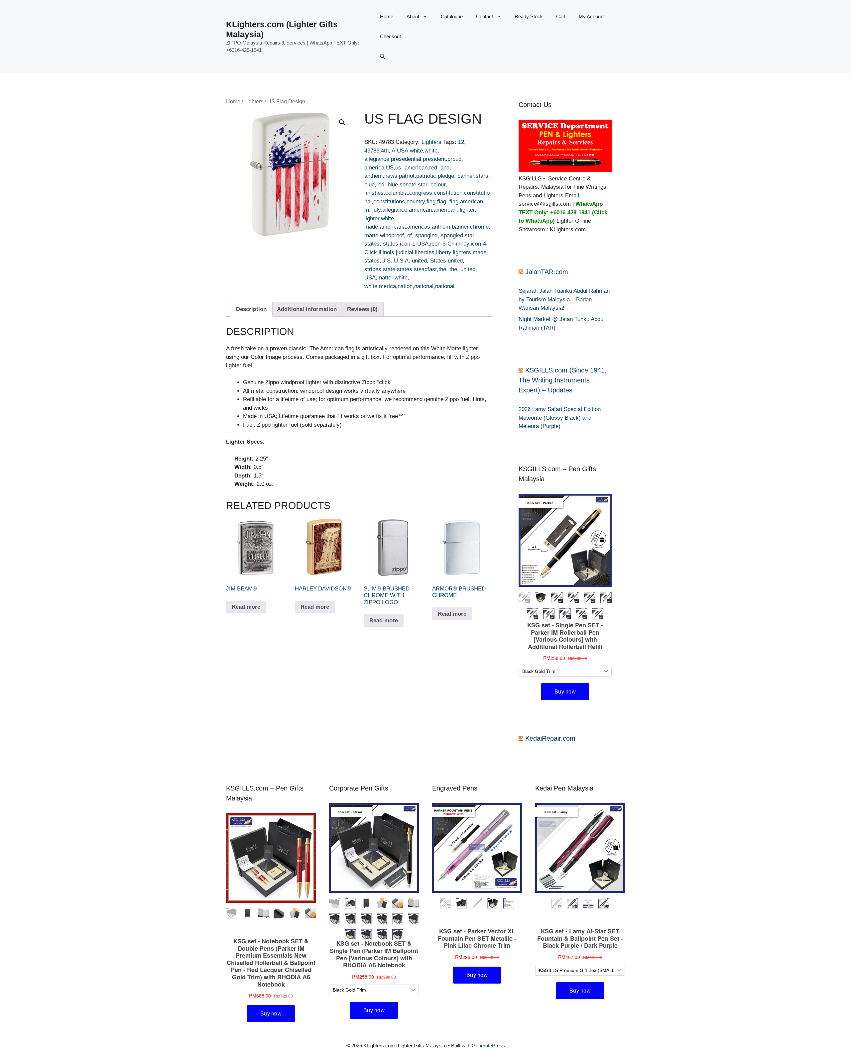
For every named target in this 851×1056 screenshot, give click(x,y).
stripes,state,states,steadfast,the (405, 269)
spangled (426, 235)
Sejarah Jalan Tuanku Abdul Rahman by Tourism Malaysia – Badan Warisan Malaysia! (564, 299)
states (372, 244)
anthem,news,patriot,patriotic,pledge (409, 176)
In (366, 210)
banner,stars (472, 176)
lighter (467, 210)
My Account (592, 16)
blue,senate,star (407, 184)
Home (386, 16)
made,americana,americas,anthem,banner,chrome (426, 227)
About (413, 16)
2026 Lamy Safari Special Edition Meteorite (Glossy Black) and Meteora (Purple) (560, 417)
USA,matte (377, 277)
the (453, 269)
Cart (560, 16)
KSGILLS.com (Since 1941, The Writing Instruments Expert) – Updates (563, 380)
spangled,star (457, 235)
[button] (382, 56)
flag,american (466, 201)
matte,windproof (384, 235)
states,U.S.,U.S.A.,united (395, 261)
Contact (484, 16)
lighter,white (379, 218)
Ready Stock (529, 16)
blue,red (374, 184)
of (409, 235)
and (444, 167)
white (401, 277)
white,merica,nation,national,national (409, 286)
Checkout (390, 36)
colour (437, 184)
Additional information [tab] (307, 309)
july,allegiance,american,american (414, 210)
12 (461, 142)
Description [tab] (251, 309)
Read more (246, 607)
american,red (421, 167)
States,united (446, 261)
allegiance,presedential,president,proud (412, 159)
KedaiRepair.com (550, 738)
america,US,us (382, 167)
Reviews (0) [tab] (362, 309)
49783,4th (376, 151)
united (467, 269)
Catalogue (452, 16)
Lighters (253, 101)
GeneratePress (488, 1045)
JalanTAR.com (546, 271)
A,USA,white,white (414, 151)
